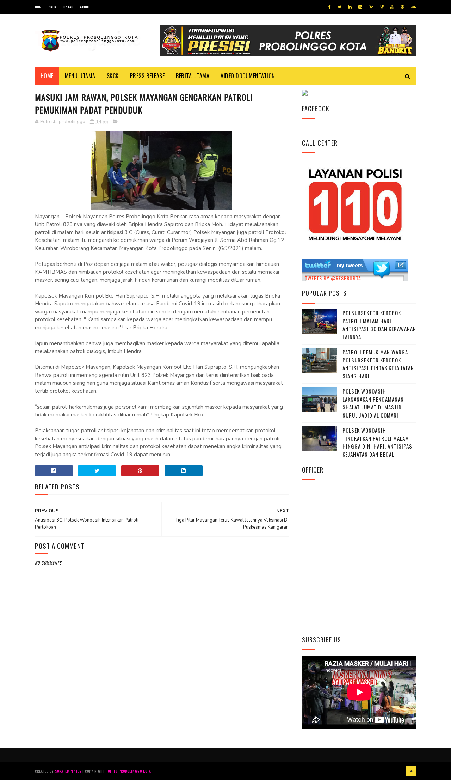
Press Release (147, 76)
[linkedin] (350, 7)
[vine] (382, 7)
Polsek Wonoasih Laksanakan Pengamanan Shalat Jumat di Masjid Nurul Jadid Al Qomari (373, 403)
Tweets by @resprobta (333, 278)
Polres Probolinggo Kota (128, 771)
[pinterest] (402, 7)
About (85, 7)
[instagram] (360, 7)
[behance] (371, 7)
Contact (68, 7)
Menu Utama (80, 76)
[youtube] (392, 7)
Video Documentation (248, 76)
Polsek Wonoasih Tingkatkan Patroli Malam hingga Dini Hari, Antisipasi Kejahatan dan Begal (378, 442)
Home (39, 7)
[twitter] (339, 7)
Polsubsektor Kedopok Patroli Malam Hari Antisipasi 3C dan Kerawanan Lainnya (379, 325)
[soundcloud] (413, 7)
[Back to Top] (411, 771)
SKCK (52, 7)
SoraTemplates (68, 771)
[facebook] (329, 7)
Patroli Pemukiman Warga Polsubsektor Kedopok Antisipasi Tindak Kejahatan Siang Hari (378, 364)
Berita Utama (192, 76)
